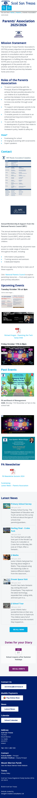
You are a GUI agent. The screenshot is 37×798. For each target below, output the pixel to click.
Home (12, 12)
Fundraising (5, 483)
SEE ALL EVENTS (18, 669)
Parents (18, 12)
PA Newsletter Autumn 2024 (13, 476)
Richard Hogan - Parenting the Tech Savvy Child (18, 336)
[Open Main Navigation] (9, 8)
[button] (7, 301)
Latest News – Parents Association (14, 485)
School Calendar (11, 720)
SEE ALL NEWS (18, 629)
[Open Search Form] (4, 8)
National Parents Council (15, 274)
